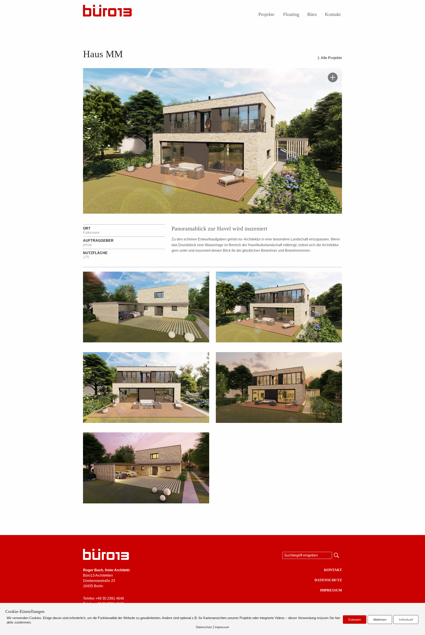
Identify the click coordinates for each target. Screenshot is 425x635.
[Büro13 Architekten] (107, 12)
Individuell (406, 619)
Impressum (331, 590)
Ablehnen (379, 619)
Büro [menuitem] (312, 14)
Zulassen (354, 619)
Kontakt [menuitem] (333, 14)
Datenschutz (328, 580)
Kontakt (333, 570)
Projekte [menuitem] (266, 14)
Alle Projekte (331, 58)
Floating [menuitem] (291, 14)
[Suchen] (337, 555)
